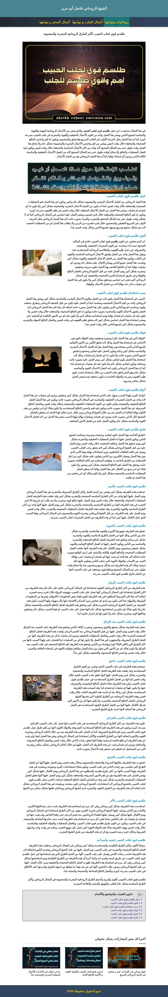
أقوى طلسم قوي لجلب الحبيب (124, 903)
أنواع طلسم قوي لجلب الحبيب (124, 914)
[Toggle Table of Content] (138, 894)
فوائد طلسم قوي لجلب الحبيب (124, 910)
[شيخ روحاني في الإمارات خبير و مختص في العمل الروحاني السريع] (127, 957)
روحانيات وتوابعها (116, 22)
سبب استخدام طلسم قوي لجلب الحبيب (120, 906)
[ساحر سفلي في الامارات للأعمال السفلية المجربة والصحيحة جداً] (41, 957)
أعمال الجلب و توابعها (87, 22)
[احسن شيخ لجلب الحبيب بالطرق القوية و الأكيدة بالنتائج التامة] (84, 957)
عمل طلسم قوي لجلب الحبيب (125, 899)
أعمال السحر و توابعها (55, 22)
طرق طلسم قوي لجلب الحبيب (124, 917)
